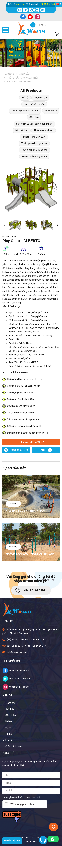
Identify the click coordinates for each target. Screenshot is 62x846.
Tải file (43, 450)
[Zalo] (36, 10)
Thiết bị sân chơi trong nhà (34, 150)
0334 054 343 (48, 4)
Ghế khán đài (40, 97)
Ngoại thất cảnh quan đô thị (25, 110)
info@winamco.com (17, 652)
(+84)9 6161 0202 (33, 590)
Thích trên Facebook (19, 670)
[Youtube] (30, 17)
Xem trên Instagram (19, 687)
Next (58, 224)
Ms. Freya (20, 4)
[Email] (42, 10)
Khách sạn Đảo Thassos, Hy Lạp (30, 553)
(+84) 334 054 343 (18, 450)
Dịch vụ (9, 721)
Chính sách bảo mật (15, 746)
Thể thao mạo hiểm (43, 130)
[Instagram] (37, 17)
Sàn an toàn (51, 110)
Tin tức (8, 734)
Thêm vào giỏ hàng (29, 442)
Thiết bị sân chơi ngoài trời (22, 77)
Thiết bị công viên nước (34, 137)
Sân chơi (13, 503)
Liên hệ (8, 740)
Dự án (8, 727)
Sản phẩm (24, 74)
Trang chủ (8, 74)
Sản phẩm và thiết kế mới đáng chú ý (34, 123)
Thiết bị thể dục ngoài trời (34, 156)
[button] (53, 839)
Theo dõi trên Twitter (19, 678)
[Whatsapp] (31, 10)
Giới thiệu (9, 709)
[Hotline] (19, 10)
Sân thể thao (21, 130)
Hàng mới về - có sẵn (34, 104)
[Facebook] (23, 17)
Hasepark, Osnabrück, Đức (26, 510)
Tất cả (25, 97)
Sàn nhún (34, 117)
